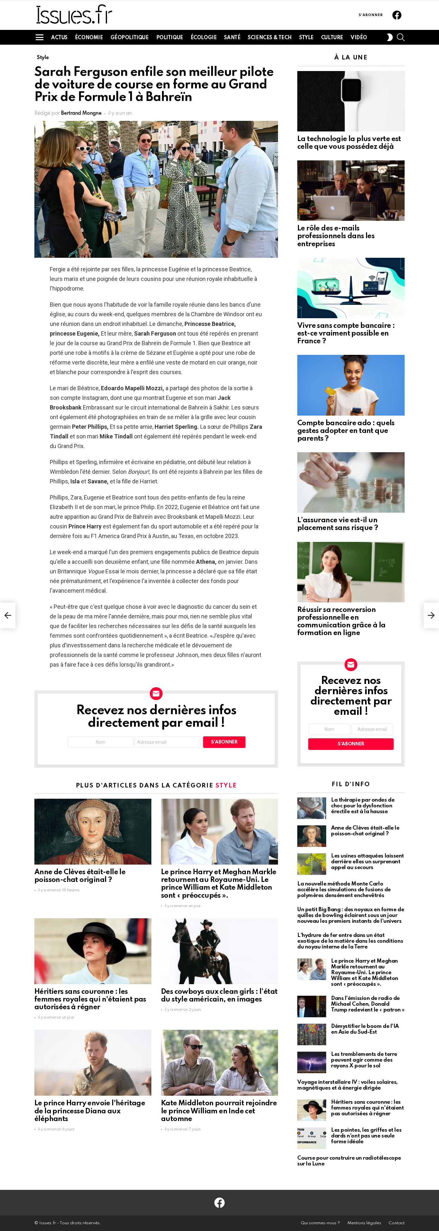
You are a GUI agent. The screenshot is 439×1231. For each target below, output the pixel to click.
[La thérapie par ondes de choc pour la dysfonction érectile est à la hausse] (311, 808)
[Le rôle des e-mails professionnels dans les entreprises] (351, 190)
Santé (232, 37)
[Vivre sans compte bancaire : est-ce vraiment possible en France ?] (351, 288)
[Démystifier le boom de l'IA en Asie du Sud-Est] (311, 1034)
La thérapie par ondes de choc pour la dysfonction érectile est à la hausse (362, 805)
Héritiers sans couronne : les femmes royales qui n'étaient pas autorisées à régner (90, 999)
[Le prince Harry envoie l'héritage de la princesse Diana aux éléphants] (92, 1063)
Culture (332, 37)
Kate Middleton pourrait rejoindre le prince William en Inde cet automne (219, 1111)
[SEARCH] (401, 37)
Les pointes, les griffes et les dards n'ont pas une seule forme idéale (366, 1136)
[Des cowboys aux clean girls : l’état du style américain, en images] (219, 951)
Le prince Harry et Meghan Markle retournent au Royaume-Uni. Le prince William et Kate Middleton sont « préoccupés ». (364, 972)
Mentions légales (364, 1223)
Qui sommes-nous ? (320, 1223)
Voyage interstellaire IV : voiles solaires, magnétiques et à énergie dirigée (347, 1085)
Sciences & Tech (270, 37)
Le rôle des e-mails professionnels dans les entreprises (335, 236)
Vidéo (359, 37)
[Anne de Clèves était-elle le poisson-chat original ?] (92, 832)
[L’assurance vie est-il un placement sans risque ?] (351, 482)
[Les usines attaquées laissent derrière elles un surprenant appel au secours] (311, 864)
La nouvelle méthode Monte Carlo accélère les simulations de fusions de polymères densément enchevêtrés (344, 889)
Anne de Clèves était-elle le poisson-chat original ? (365, 831)
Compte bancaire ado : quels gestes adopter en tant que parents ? (346, 431)
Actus (59, 37)
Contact (397, 1223)
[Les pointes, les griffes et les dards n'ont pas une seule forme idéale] (311, 1138)
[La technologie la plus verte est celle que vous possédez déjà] (351, 101)
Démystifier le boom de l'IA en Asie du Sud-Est (365, 1029)
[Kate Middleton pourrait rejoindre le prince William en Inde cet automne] (219, 1063)
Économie (89, 37)
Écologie (204, 37)
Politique (169, 37)
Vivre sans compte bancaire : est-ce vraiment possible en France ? (346, 333)
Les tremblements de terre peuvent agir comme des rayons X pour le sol (364, 1060)
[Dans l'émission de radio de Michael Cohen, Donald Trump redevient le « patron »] (311, 1006)
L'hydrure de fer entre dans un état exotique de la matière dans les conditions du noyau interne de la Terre (350, 941)
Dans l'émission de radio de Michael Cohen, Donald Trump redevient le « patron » (368, 1004)
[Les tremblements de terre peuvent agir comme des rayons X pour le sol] (311, 1062)
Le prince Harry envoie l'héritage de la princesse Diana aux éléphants (89, 1111)
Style (306, 37)
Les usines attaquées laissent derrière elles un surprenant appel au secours (367, 861)
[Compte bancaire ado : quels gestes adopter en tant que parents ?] (351, 385)
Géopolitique (130, 37)
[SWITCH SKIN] (390, 37)
